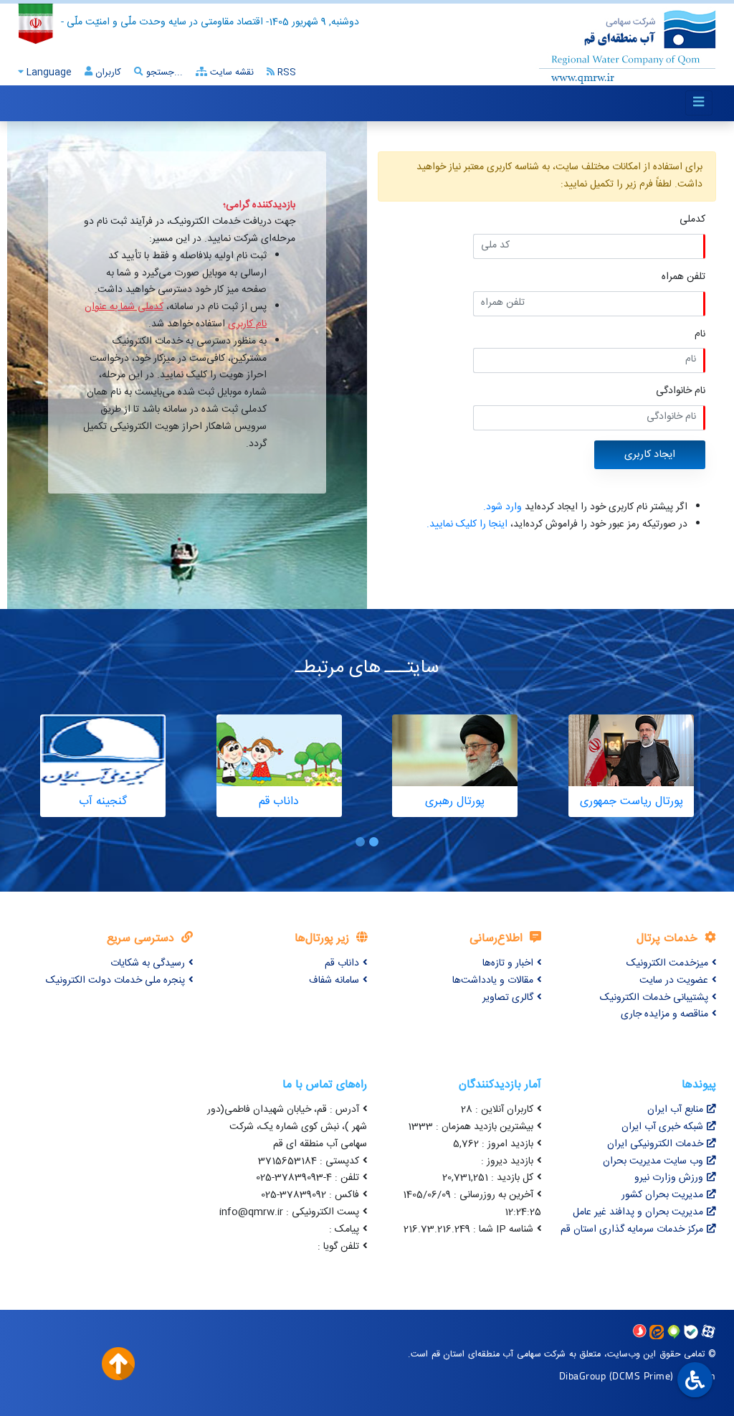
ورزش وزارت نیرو (668, 1177)
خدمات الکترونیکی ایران (655, 1144)
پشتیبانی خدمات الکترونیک (654, 997)
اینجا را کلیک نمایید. (466, 524)
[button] (374, 841)
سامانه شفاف (334, 980)
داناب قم (342, 963)
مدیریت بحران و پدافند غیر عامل (638, 1212)
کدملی (692, 220)
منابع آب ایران (675, 1109)
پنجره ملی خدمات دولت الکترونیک (115, 980)
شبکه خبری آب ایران (662, 1127)
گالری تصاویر (507, 997)
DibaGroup (582, 1375)
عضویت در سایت (673, 980)
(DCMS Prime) (641, 1375)
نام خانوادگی (680, 391)
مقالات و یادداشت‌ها (492, 980)
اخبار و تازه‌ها (507, 963)
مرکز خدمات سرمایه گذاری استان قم (632, 1229)
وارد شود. (502, 507)
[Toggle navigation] (698, 102)
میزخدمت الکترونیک (667, 963)
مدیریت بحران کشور (662, 1195)
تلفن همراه (683, 277)
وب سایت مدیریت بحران (653, 1161)
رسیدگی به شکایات (147, 963)
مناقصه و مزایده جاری (664, 1014)
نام (700, 334)
